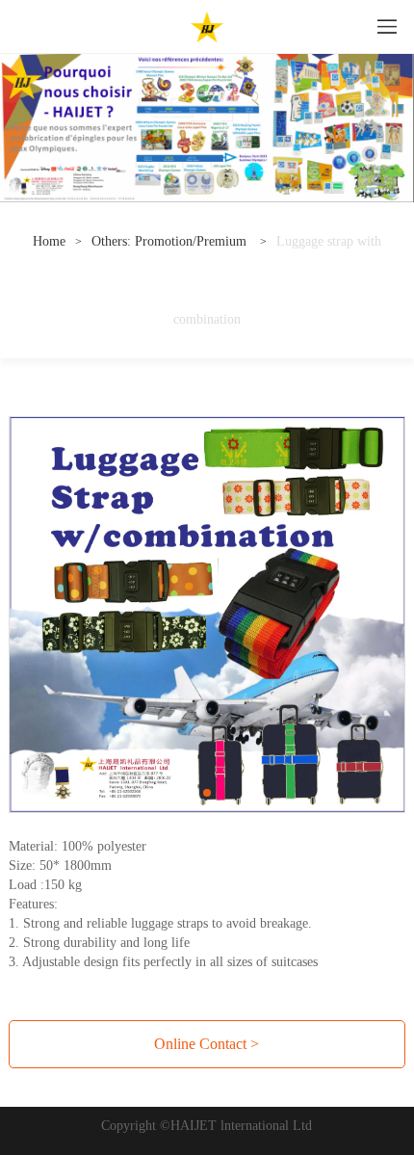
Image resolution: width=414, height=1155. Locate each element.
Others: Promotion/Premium (170, 241)
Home (49, 241)
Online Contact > (206, 1044)
